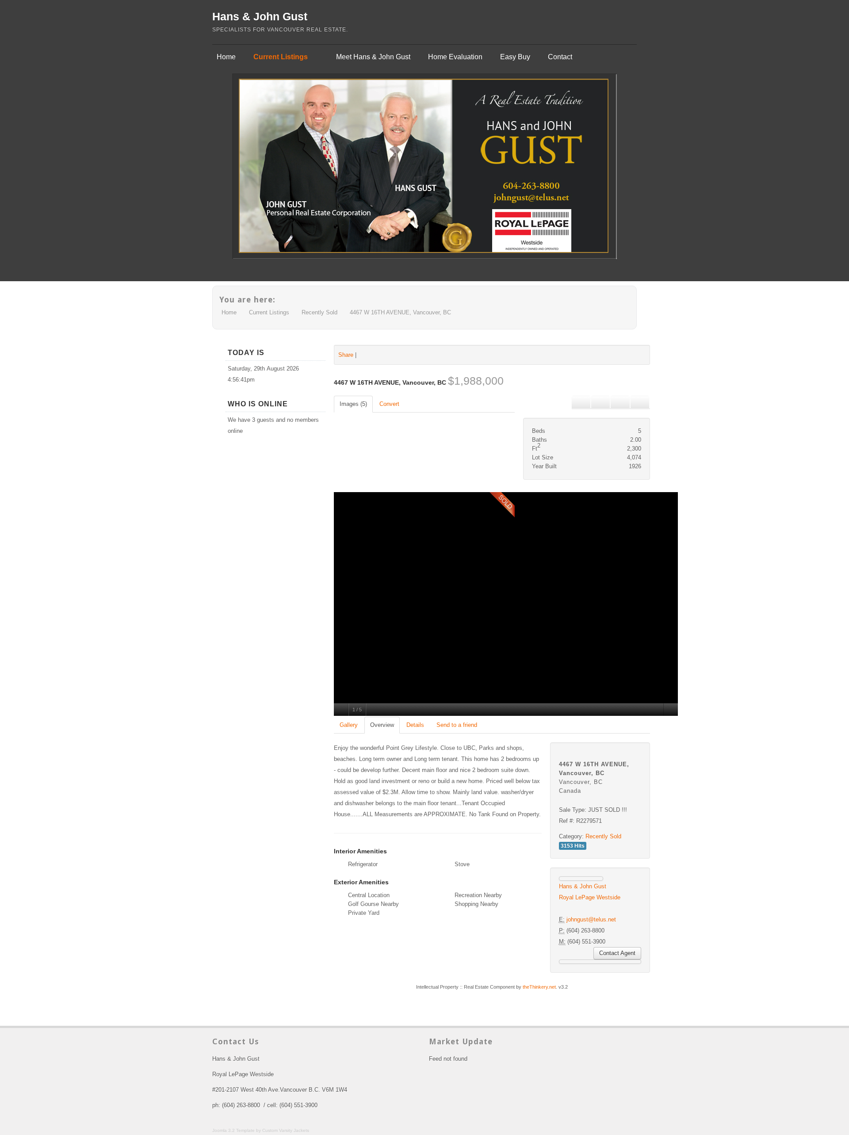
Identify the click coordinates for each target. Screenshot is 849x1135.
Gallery (349, 725)
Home (229, 312)
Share (345, 355)
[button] (600, 402)
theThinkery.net (539, 987)
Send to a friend (456, 725)
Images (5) (353, 404)
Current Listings (269, 312)
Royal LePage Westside (589, 897)
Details (415, 725)
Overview (382, 725)
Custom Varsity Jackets (285, 1130)
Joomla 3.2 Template (233, 1130)
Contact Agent (617, 953)
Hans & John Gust (259, 16)
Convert (389, 404)
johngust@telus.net (591, 919)
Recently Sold (319, 312)
